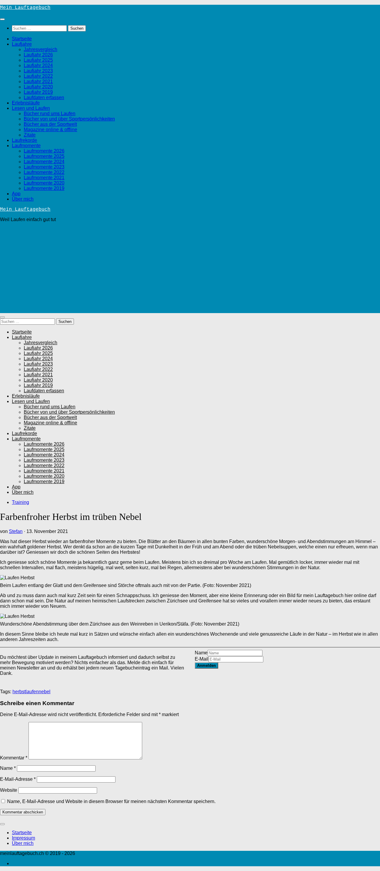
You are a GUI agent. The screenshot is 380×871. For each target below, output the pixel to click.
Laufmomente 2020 (44, 182)
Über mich (23, 199)
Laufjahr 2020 (38, 86)
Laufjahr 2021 (38, 81)
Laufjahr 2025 (38, 60)
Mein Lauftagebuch (25, 7)
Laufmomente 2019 (44, 188)
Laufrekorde (24, 140)
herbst (19, 691)
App (16, 193)
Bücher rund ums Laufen (49, 113)
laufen (32, 691)
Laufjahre (22, 44)
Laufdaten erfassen (44, 97)
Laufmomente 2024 (44, 161)
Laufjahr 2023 (38, 70)
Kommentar (13, 757)
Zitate (30, 134)
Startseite (22, 38)
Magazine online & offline (50, 129)
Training (20, 502)
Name (201, 652)
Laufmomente (26, 145)
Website (8, 790)
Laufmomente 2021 (44, 177)
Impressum (23, 837)
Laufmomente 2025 (44, 156)
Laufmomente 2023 (44, 166)
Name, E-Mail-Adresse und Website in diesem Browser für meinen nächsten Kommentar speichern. (111, 801)
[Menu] (2, 19)
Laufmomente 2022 (44, 172)
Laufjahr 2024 (38, 65)
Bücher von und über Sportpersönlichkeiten (69, 118)
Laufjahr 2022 (38, 76)
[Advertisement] (190, 268)
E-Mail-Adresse (18, 779)
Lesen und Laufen (31, 108)
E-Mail (201, 658)
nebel (44, 691)
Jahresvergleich (40, 49)
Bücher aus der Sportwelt (50, 124)
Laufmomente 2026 (44, 150)
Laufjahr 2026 (38, 54)
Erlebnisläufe (26, 102)
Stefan (16, 531)
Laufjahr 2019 (38, 92)
